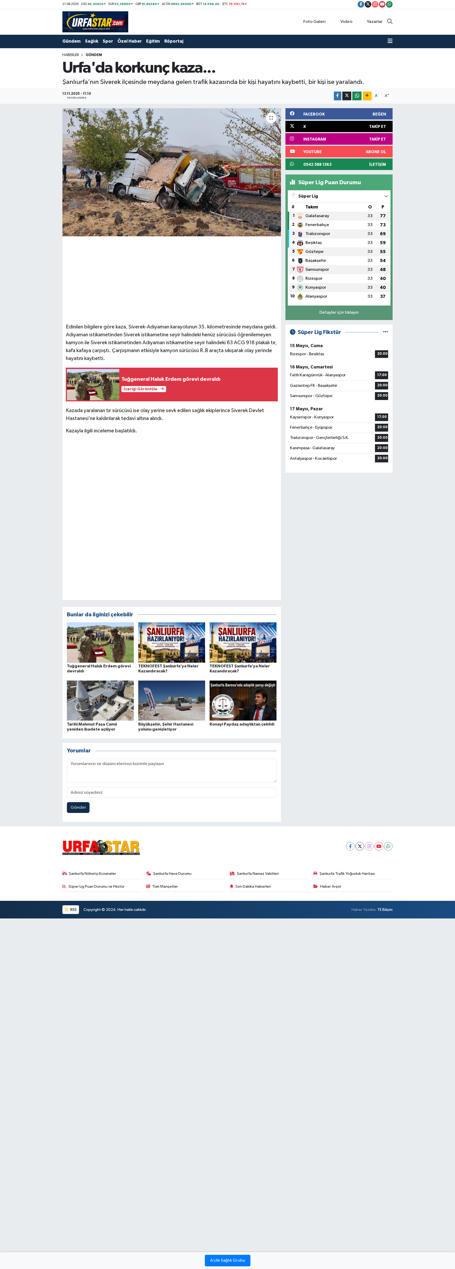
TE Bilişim (385, 910)
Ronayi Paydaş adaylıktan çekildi (242, 724)
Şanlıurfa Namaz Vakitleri (258, 874)
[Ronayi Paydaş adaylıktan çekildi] (243, 700)
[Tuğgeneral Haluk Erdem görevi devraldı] (100, 642)
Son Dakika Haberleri (253, 886)
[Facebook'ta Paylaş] (337, 96)
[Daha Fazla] (367, 96)
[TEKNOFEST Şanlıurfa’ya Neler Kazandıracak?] (171, 642)
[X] (359, 846)
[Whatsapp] (388, 846)
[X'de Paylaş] (346, 96)
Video (346, 21)
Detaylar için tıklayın (339, 312)
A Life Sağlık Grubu (227, 1260)
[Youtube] (378, 846)
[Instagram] (369, 846)
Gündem (71, 41)
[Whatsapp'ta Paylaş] (357, 96)
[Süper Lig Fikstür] (385, 332)
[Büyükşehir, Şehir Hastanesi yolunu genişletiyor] (171, 700)
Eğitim (153, 41)
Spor (108, 41)
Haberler (70, 55)
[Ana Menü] (390, 41)
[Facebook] (350, 846)
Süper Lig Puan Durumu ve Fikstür (96, 886)
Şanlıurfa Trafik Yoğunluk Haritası (347, 874)
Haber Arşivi (330, 886)
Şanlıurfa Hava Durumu (172, 874)
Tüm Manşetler (165, 886)
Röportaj (173, 41)
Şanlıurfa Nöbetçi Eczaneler (92, 874)
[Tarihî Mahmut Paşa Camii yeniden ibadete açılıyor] (100, 700)
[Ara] (390, 21)
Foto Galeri (314, 21)
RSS (73, 910)
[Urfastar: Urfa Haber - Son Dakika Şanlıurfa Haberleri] (95, 21)
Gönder (78, 807)
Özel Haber (129, 41)
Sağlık (91, 41)
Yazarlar (375, 21)
